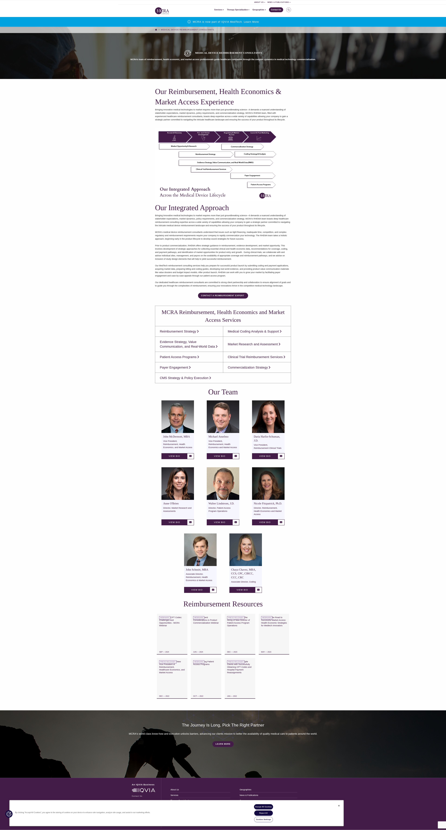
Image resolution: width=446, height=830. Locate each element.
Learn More (223, 744)
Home (156, 29)
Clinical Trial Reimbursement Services (255, 357)
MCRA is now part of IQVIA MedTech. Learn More (226, 21)
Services (218, 10)
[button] (9, 814)
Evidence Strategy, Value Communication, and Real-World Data (187, 344)
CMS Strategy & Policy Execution (184, 378)
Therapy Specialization (237, 10)
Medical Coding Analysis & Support (253, 331)
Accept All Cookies (263, 807)
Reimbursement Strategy (178, 331)
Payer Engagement (174, 367)
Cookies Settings (263, 819)
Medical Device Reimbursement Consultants (187, 30)
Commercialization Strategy (248, 367)
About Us (175, 789)
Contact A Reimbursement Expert (223, 296)
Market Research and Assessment (253, 344)
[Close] (338, 805)
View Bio (174, 456)
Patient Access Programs (178, 357)
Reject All (263, 813)
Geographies (258, 10)
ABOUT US (259, 2)
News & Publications (249, 795)
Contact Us (276, 10)
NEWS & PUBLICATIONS (278, 2)
